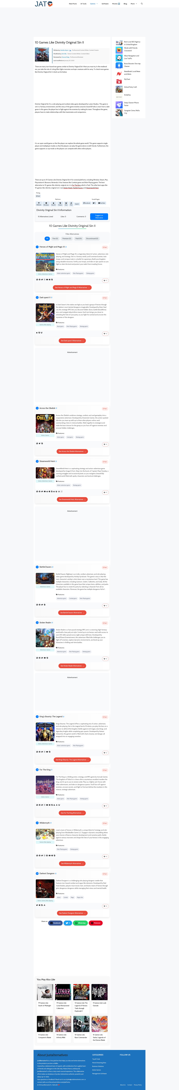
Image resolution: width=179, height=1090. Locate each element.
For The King (76, 185)
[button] (142, 3)
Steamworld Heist (92, 188)
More (133, 4)
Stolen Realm (68, 188)
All (47, 238)
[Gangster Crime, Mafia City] (119, 113)
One (66, 205)
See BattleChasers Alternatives (71, 613)
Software (105, 4)
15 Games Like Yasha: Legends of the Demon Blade (99, 1037)
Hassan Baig (65, 57)
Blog (125, 4)
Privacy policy (138, 1085)
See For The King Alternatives (71, 813)
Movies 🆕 (116, 4)
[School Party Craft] (119, 90)
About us (123, 1085)
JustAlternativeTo (47, 1085)
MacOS (53, 205)
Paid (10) (79, 238)
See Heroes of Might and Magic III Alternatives (71, 287)
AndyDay (127, 95)
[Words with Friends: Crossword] (119, 50)
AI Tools (83, 4)
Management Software (99, 1073)
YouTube (102, 203)
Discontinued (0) (92, 238)
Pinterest (97, 923)
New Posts (73, 4)
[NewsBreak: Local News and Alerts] (119, 74)
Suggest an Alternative (99, 216)
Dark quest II (43, 297)
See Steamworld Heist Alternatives (71, 499)
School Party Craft (130, 87)
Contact (129, 1085)
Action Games (96, 1070)
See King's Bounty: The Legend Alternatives (71, 760)
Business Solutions (98, 1066)
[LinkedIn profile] (70, 50)
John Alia (64, 54)
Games (92, 4)
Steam (60, 205)
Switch (77, 204)
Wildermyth (43, 823)
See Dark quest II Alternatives (71, 341)
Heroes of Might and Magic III (51, 247)
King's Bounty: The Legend (49, 716)
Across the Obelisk (46, 408)
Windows (46, 205)
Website (39, 205)
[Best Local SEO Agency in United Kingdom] (119, 43)
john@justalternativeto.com (75, 1079)
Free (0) (55, 238)
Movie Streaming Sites (99, 1063)
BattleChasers (78, 188)
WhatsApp (82, 923)
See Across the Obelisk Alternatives (71, 451)
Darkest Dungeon (46, 873)
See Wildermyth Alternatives (71, 863)
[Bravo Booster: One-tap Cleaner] (119, 66)
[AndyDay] (119, 97)
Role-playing (47, 324)
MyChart (127, 79)
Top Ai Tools (96, 1059)
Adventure (45, 274)
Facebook (87, 203)
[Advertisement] (89, 21)
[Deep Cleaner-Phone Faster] (119, 105)
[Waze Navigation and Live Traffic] (119, 58)
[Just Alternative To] (44, 3)
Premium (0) (67, 238)
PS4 (71, 205)
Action (40, 274)
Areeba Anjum (65, 50)
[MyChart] (119, 82)
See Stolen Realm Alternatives (71, 666)
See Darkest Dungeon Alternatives (71, 913)
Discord (51, 1082)
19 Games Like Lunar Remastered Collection (62, 1005)
